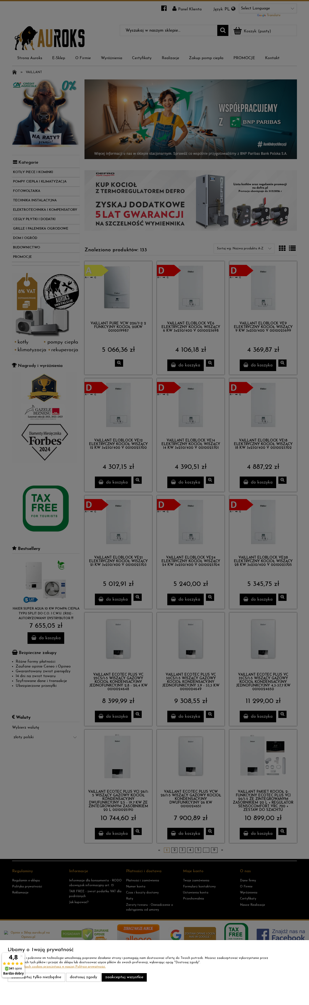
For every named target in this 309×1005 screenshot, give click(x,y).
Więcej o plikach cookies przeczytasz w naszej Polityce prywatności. (57, 966)
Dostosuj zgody (83, 977)
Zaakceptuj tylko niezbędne (36, 977)
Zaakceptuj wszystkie (124, 977)
